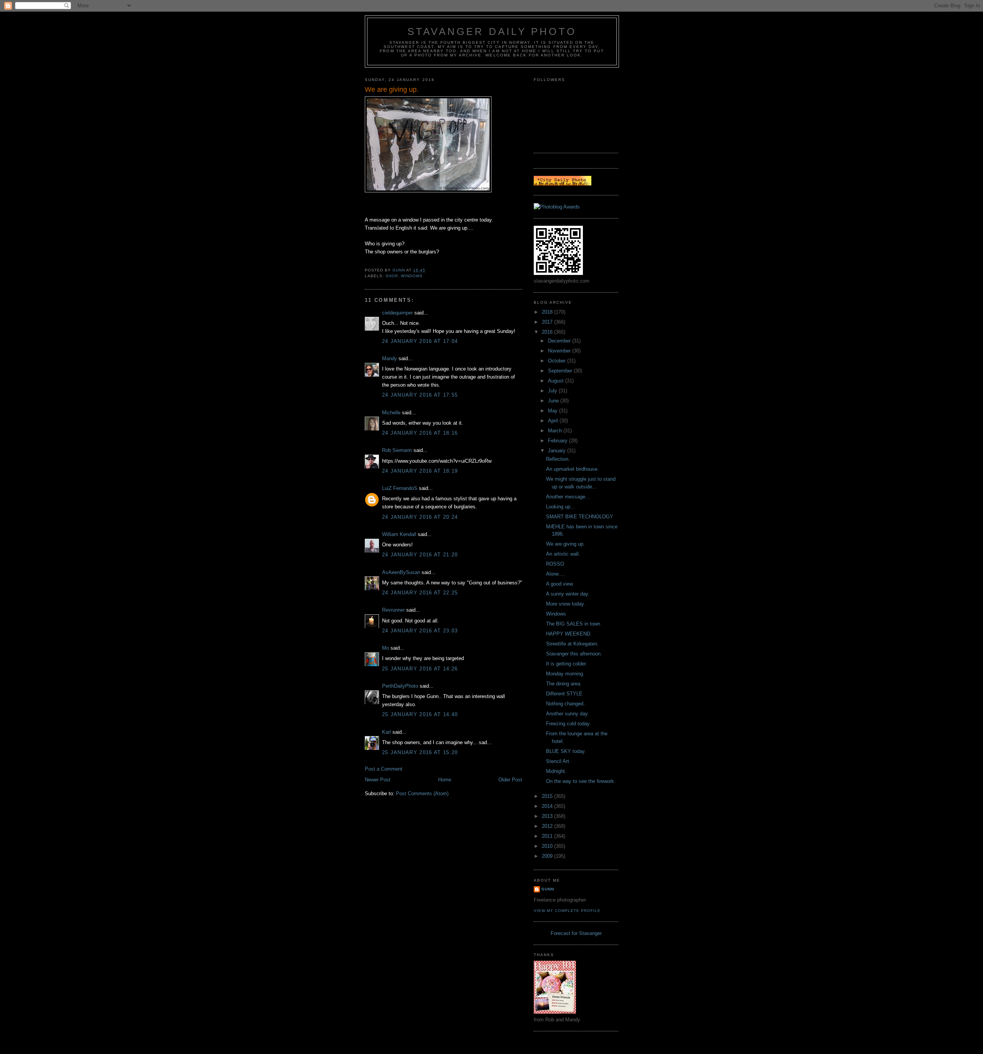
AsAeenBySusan (401, 572)
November (560, 351)
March (555, 431)
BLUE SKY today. (566, 751)
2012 (548, 826)
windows (412, 276)
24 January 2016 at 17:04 (420, 341)
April (553, 421)
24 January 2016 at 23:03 (420, 631)
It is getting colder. (566, 664)
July (553, 391)
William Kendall (399, 534)
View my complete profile (567, 910)
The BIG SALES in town (573, 624)
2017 (548, 322)
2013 (548, 816)
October (557, 361)
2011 (548, 836)
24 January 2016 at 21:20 (420, 555)
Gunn (547, 889)
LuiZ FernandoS (399, 488)
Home (444, 780)
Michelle (391, 412)
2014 (548, 806)
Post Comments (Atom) (422, 793)
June (554, 401)
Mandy (389, 358)
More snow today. (565, 604)
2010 (548, 846)
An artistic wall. (563, 554)
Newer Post (378, 780)
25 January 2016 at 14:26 (420, 669)
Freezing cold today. (568, 723)
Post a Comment (383, 769)
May (553, 411)
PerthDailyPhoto (400, 686)
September (561, 371)
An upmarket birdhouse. (572, 469)
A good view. (560, 584)
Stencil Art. (558, 761)
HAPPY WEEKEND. (569, 634)
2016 (548, 332)
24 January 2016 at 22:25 (420, 593)
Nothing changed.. (566, 704)
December (560, 341)
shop (392, 276)
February (558, 440)
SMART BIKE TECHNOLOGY (579, 517)
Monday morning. (565, 674)
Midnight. (556, 771)
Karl (386, 732)
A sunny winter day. (567, 594)
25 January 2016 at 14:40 (420, 714)
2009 (548, 856)
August (556, 381)
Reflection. (558, 459)
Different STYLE (564, 694)
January (557, 450)
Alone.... (555, 574)
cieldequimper (397, 313)
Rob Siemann (397, 450)
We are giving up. (565, 544)
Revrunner (393, 610)
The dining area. (564, 684)
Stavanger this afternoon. (574, 654)
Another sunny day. (567, 713)
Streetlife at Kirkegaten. (572, 644)
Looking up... (560, 507)
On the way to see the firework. (581, 781)
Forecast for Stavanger (576, 933)
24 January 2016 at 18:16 (420, 433)
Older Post (510, 780)
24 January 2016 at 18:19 (420, 471)
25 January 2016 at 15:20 (420, 752)
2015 (548, 796)
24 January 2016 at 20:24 (420, 517)
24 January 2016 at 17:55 (420, 395)
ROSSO (555, 564)
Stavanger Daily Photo (491, 31)
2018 (548, 312)
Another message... (568, 497)
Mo (385, 648)
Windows (556, 614)
